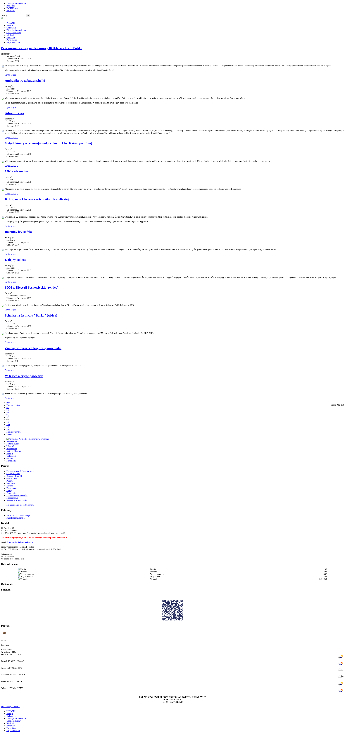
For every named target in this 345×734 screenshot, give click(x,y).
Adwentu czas (14, 113)
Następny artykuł (13, 432)
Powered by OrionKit (10, 706)
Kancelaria (11, 461)
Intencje (9, 25)
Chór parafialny (13, 473)
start (8, 403)
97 (7, 417)
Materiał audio (12, 444)
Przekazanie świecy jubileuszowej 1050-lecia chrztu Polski (41, 48)
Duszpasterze (12, 488)
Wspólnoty (11, 493)
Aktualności (11, 441)
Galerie (9, 458)
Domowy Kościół (14, 476)
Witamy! (10, 446)
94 (7, 410)
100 (8, 424)
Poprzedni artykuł (14, 405)
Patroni (9, 481)
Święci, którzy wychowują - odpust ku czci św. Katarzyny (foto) (48, 143)
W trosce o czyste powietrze (24, 376)
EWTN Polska (12, 8)
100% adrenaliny (17, 171)
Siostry (9, 490)
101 (8, 427)
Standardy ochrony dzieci (17, 500)
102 (8, 429)
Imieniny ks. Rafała (18, 232)
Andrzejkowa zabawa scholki (25, 80)
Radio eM (10, 6)
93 (7, 407)
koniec (9, 434)
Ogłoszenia (11, 28)
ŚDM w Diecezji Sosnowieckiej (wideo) (31, 287)
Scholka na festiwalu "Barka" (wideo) (31, 315)
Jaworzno (10, 37)
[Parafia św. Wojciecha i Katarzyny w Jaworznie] (27, 439)
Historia (9, 486)
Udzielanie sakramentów (16, 495)
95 (7, 412)
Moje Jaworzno (13, 42)
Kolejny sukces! (16, 259)
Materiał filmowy (13, 451)
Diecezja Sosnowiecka (16, 3)
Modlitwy (10, 483)
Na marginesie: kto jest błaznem (20, 505)
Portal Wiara (11, 40)
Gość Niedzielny (13, 32)
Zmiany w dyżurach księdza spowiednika (33, 348)
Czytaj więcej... (11, 75)
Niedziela (10, 35)
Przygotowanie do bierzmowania (20, 471)
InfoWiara (10, 10)
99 (7, 422)
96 (7, 415)
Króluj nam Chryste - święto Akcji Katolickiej (37, 199)
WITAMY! (11, 23)
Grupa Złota (11, 478)
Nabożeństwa (12, 498)
